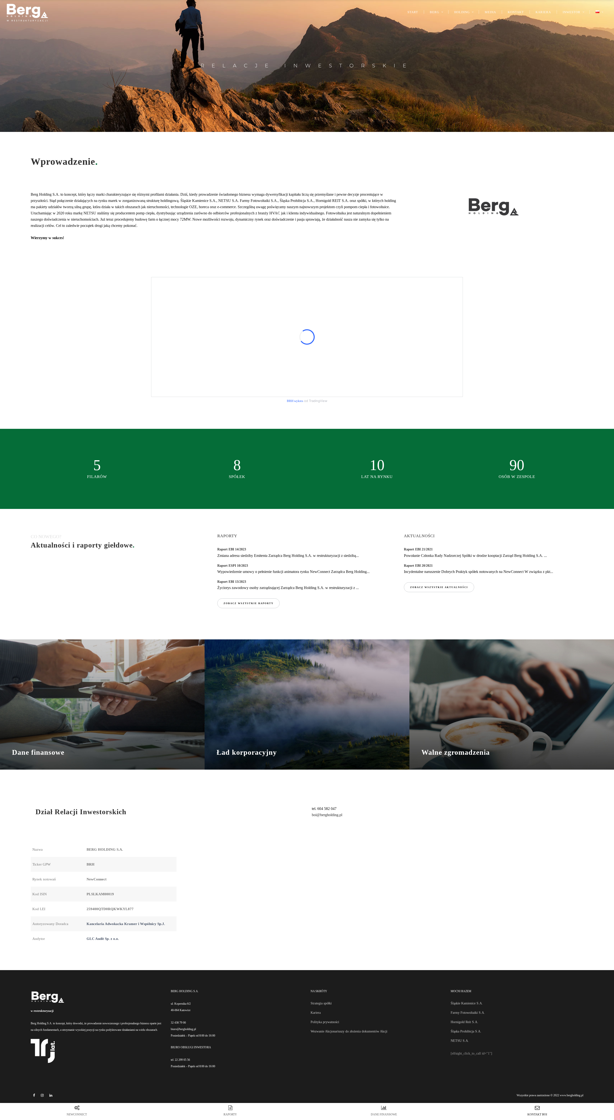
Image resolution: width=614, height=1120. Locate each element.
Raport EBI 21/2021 (418, 549)
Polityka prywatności (325, 1022)
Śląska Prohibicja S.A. (466, 1031)
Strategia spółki (321, 1003)
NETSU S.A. (460, 1041)
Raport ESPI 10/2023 (232, 565)
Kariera (316, 1012)
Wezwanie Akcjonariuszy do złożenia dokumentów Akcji (349, 1031)
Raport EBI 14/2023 (231, 549)
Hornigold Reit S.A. (464, 1022)
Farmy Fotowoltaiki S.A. (468, 1012)
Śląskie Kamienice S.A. (467, 1003)
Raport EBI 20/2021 (418, 565)
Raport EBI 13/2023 (231, 582)
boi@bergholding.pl (327, 815)
